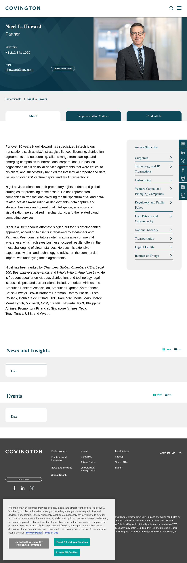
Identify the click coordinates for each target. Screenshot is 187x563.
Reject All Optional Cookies (72, 542)
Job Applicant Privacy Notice (88, 469)
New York (11, 47)
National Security (146, 229)
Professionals (13, 98)
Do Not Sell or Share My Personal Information (29, 543)
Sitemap (119, 456)
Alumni (84, 451)
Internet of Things (147, 255)
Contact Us (86, 456)
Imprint (118, 467)
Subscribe (23, 479)
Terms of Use (121, 462)
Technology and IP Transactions (147, 168)
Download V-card (63, 69)
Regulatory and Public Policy (150, 205)
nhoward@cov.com (19, 70)
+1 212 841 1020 (17, 52)
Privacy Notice (88, 462)
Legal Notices (122, 451)
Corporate (141, 157)
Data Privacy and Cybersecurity (146, 218)
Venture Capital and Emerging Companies (149, 191)
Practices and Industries (59, 459)
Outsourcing (143, 180)
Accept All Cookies (67, 552)
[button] (167, 349)
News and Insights (61, 467)
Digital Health (144, 247)
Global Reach (59, 474)
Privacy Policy (34, 532)
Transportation (144, 238)
